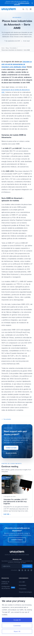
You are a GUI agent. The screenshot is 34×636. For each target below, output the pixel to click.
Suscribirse (27, 566)
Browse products (11, 453)
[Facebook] (22, 570)
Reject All (17, 631)
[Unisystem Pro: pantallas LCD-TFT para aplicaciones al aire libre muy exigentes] (17, 484)
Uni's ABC (22, 582)
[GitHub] (31, 570)
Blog (7, 48)
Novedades (13, 48)
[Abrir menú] (30, 9)
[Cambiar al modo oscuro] (23, 9)
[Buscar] (27, 9)
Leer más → (7, 514)
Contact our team (11, 447)
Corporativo (22, 588)
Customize (17, 626)
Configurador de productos (6, 587)
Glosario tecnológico (25, 592)
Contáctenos (17, 540)
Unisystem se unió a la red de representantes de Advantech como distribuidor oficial (17, 64)
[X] (28, 570)
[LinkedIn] (19, 570)
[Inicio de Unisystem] (9, 9)
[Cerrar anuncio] (32, 3)
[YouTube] (25, 570)
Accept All (17, 620)
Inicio (3, 48)
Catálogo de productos (5, 582)
